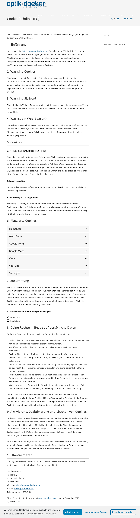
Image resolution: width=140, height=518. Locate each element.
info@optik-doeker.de (23, 488)
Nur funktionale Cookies (96, 512)
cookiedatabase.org (47, 498)
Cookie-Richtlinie (35, 514)
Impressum (51, 514)
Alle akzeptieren (72, 512)
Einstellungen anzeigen (123, 512)
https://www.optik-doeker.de (35, 51)
